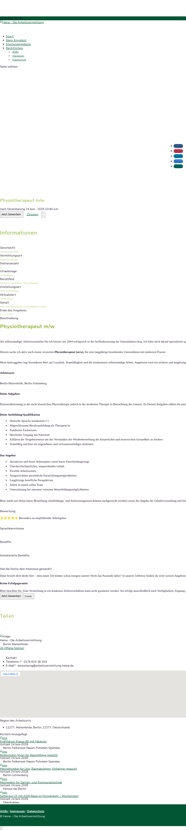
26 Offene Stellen (12, 648)
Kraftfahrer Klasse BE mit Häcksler (23, 741)
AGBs (15, 52)
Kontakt (28, 596)
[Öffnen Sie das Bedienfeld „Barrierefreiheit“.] (1, 828)
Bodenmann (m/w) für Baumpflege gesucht (29, 755)
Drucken (32, 214)
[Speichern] (43, 215)
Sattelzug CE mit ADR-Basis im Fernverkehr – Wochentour (39, 796)
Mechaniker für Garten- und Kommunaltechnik (31, 782)
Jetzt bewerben (11, 214)
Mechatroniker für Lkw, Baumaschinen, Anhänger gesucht (38, 769)
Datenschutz (19, 60)
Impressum (18, 56)
